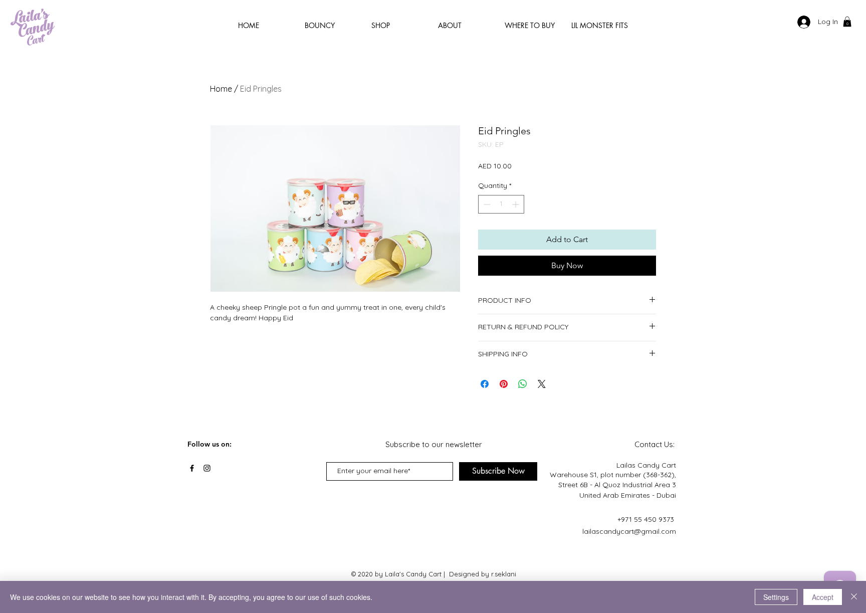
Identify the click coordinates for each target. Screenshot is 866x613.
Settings (776, 597)
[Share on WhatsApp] (523, 384)
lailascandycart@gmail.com (629, 531)
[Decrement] (486, 204)
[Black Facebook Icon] (191, 468)
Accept (822, 597)
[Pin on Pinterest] (504, 384)
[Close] (854, 597)
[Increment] (516, 204)
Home (221, 89)
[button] (847, 22)
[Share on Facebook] (485, 384)
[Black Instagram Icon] (206, 468)
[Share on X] (542, 384)
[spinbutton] (501, 204)
